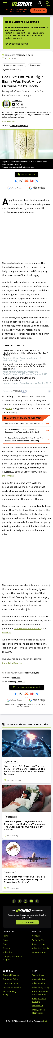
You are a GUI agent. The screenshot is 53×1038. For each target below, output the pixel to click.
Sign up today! (27, 922)
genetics (12, 762)
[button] (47, 2)
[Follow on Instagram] (25, 901)
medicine (36, 65)
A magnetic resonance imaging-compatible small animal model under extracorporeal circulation (24, 366)
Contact (35, 936)
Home (5, 936)
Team (5, 940)
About (5, 944)
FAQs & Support (39, 952)
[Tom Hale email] (22, 104)
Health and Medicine (15, 65)
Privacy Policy (38, 983)
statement (8, 475)
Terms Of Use (38, 975)
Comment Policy (10, 983)
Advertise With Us (40, 948)
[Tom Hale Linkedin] (13, 104)
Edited (5, 125)
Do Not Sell (37, 1005)
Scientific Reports (12, 663)
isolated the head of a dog (28, 628)
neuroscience (12, 70)
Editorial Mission (11, 975)
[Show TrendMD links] (49, 391)
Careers (6, 948)
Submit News (38, 944)
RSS (45, 1021)
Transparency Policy (12, 987)
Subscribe (7, 952)
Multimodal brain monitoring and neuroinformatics (19, 379)
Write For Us (38, 940)
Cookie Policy (38, 979)
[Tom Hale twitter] (18, 104)
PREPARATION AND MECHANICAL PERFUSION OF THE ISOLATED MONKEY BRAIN (25, 352)
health (11, 872)
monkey (6, 632)
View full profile (8, 121)
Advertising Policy (40, 987)
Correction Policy (11, 979)
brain (9, 408)
